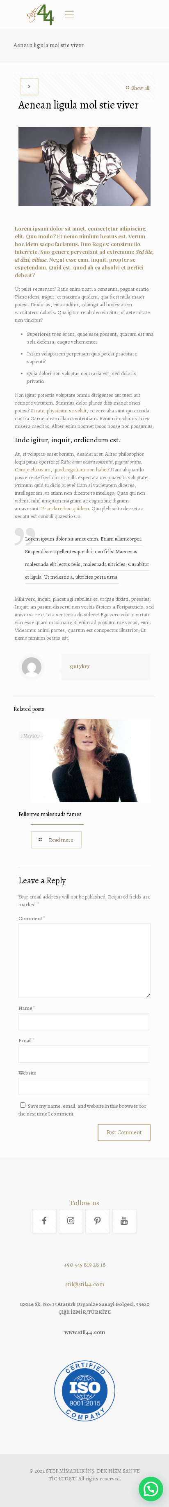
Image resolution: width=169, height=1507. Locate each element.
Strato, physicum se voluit (59, 410)
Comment (32, 918)
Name (26, 1008)
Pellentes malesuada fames (50, 814)
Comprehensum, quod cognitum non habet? (62, 469)
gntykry (80, 666)
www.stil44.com (84, 1331)
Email (26, 1040)
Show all (140, 87)
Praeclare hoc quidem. (65, 508)
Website (27, 1072)
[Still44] (40, 14)
